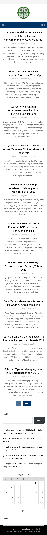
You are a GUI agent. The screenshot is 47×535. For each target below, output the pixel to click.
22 (35, 497)
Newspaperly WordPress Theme (27, 531)
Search (6, 414)
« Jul (22, 510)
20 (23, 497)
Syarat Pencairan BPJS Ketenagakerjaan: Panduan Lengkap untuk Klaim (24, 110)
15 (35, 492)
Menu (42, 24)
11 (11, 492)
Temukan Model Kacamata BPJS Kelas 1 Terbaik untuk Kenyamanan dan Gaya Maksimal (23, 36)
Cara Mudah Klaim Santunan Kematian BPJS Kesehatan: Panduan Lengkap (23, 227)
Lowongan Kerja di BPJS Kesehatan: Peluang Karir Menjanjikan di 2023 (23, 188)
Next (27, 403)
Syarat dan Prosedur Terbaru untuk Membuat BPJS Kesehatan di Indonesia (23, 149)
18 (11, 497)
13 (23, 492)
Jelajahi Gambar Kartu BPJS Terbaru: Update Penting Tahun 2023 (23, 266)
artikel (5, 518)
